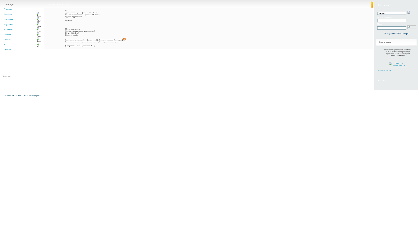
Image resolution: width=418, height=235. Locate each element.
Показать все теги (385, 70)
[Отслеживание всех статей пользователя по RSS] (124, 40)
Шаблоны (8, 19)
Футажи (7, 40)
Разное (7, 50)
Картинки (8, 24)
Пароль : (380, 24)
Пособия (7, 34)
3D (5, 45)
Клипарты (8, 29)
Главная (8, 9)
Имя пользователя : (385, 18)
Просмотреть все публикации (110, 40)
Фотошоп (8, 14)
